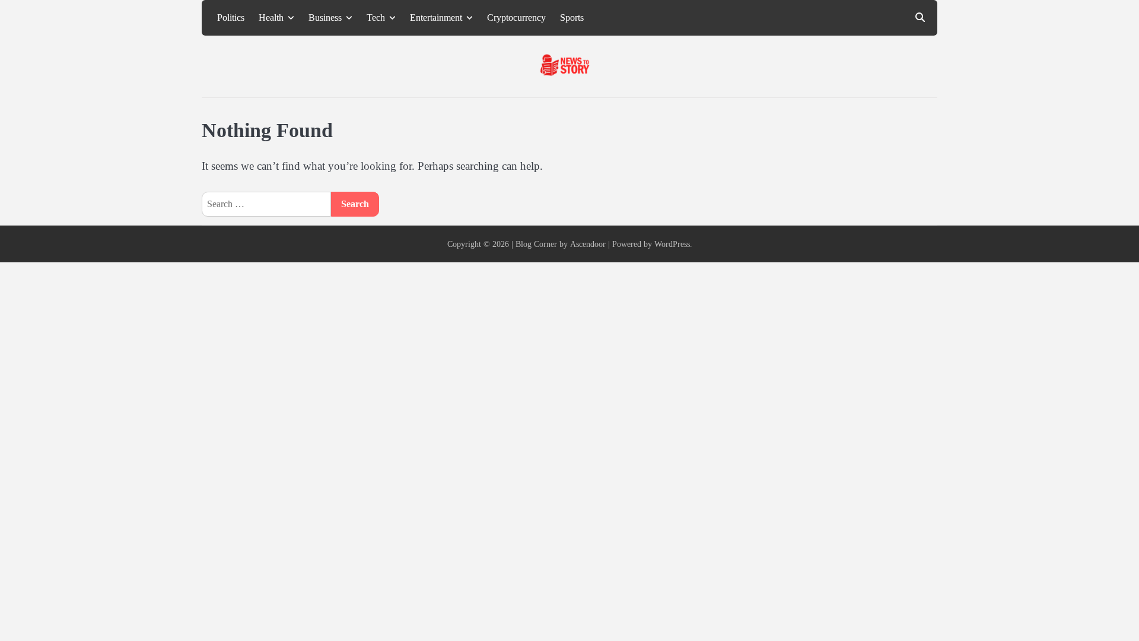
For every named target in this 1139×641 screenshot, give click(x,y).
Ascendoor (588, 244)
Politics (230, 17)
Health (271, 17)
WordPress (672, 244)
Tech (376, 17)
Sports (572, 17)
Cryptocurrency (516, 17)
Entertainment (436, 17)
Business (325, 17)
